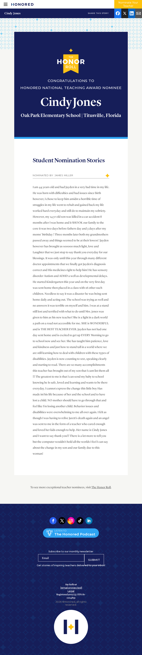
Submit (94, 560)
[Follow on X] (61, 520)
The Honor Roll (101, 487)
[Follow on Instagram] (71, 520)
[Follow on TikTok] (79, 520)
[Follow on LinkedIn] (88, 520)
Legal (70, 591)
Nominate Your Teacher (128, 4)
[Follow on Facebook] (53, 520)
